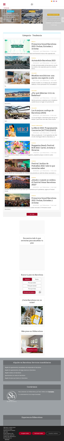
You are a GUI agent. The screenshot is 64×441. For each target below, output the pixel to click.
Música (33, 41)
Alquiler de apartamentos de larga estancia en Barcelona (20, 370)
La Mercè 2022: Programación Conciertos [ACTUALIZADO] (44, 129)
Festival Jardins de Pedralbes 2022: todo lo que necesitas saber (43, 165)
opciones (7, 439)
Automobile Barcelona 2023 (44, 60)
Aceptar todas (25, 433)
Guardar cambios (53, 433)
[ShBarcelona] (32, 4)
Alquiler (27, 279)
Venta (36, 279)
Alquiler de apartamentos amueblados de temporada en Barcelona (23, 367)
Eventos (34, 58)
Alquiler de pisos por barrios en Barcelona (16, 378)
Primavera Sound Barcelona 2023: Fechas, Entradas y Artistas (44, 46)
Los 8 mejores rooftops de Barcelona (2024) (43, 111)
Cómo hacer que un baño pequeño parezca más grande (10, 15)
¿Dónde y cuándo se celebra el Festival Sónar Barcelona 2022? (44, 182)
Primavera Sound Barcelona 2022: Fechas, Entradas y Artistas (44, 200)
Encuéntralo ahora (29, 292)
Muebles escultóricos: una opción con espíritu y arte (43, 76)
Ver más (32, 214)
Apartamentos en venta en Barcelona (15, 375)
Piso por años (32, 283)
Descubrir (32, 11)
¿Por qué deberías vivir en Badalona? (43, 94)
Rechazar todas (38, 433)
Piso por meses (32, 286)
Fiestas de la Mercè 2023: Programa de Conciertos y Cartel (53, 19)
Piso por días (32, 289)
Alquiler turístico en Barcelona (13, 373)
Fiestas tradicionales (53, 14)
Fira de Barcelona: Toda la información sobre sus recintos (32, 15)
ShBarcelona (15, 19)
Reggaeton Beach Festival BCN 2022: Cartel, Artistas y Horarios (43, 147)
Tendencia (10, 11)
